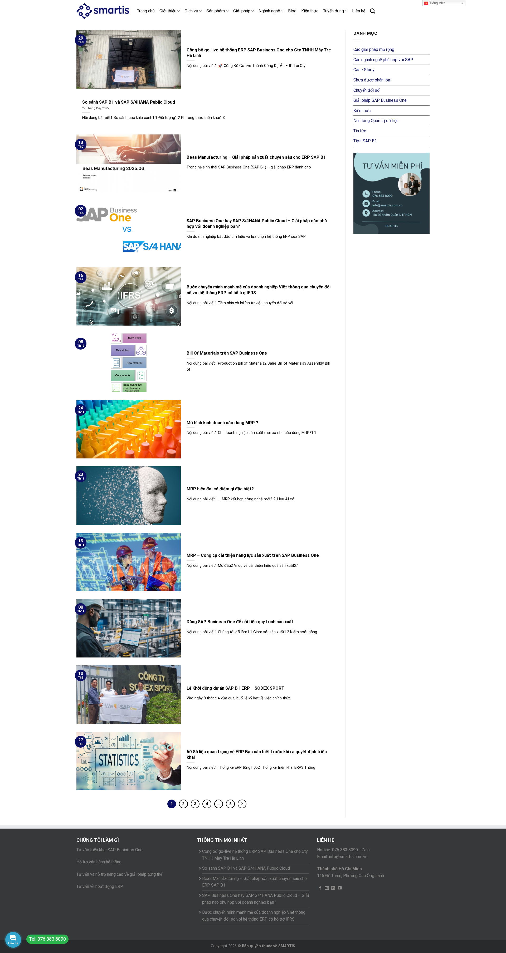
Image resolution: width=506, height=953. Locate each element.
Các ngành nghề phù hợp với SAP (383, 59)
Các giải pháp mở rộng (373, 49)
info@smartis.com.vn (348, 856)
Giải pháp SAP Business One (380, 100)
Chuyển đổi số (366, 90)
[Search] (372, 11)
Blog (292, 10)
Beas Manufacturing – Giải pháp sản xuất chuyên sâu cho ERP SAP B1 (254, 882)
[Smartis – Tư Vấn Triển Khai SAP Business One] (102, 11)
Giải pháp (241, 10)
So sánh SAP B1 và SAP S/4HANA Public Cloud (246, 868)
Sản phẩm (215, 10)
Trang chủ (146, 10)
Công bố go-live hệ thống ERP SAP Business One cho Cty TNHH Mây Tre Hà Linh (255, 855)
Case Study (363, 69)
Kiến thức (309, 10)
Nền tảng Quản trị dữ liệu (375, 120)
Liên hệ (358, 10)
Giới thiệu (167, 10)
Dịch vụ (191, 10)
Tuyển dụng (333, 10)
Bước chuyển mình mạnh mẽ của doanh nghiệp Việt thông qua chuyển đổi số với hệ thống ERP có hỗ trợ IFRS (253, 916)
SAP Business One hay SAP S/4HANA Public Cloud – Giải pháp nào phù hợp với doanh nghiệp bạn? (255, 899)
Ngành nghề (269, 10)
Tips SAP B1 (365, 140)
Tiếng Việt (436, 3)
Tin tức (359, 130)
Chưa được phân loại (372, 80)
